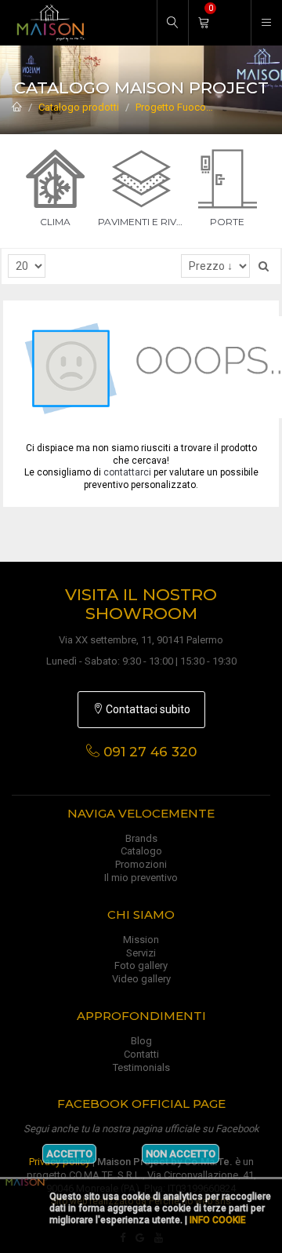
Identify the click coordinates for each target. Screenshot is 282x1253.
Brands (141, 838)
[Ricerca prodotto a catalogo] (172, 23)
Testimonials (141, 1067)
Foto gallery (141, 965)
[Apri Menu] (266, 23)
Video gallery (141, 979)
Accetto (69, 1154)
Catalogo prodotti (78, 107)
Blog (141, 1041)
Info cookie (218, 1220)
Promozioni (141, 864)
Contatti (141, 1054)
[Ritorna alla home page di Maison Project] (47, 23)
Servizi (141, 953)
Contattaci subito (146, 709)
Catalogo (141, 851)
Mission (141, 939)
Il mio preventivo (141, 877)
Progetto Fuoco (171, 107)
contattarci (127, 472)
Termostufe (246, 107)
